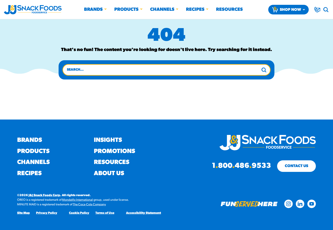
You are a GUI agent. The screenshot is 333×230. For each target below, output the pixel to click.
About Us (109, 174)
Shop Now (290, 10)
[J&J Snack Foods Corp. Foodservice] (33, 9)
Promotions (114, 151)
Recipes (195, 9)
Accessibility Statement (143, 213)
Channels (162, 9)
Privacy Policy (46, 213)
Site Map (23, 213)
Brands (93, 9)
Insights (108, 140)
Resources (229, 9)
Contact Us (296, 166)
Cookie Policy (79, 213)
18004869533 (241, 166)
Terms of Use (104, 213)
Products (126, 9)
